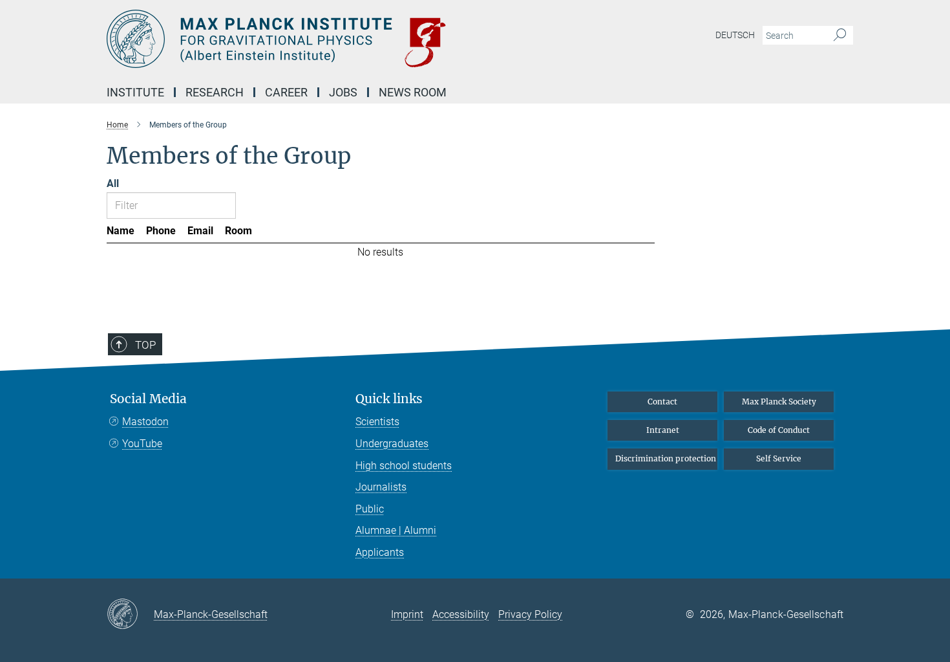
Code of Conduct (779, 430)
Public (369, 509)
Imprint (407, 614)
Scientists (377, 421)
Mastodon (145, 421)
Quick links (389, 399)
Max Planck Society (779, 401)
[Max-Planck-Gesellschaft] (130, 614)
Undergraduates (391, 443)
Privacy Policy (530, 614)
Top (145, 344)
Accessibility (460, 614)
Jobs (343, 92)
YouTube (142, 443)
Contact (662, 401)
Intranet (662, 430)
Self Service (778, 458)
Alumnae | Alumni (395, 530)
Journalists (380, 487)
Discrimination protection (665, 458)
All (113, 183)
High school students (403, 465)
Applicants (379, 552)
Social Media (148, 399)
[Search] (840, 36)
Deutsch (735, 35)
